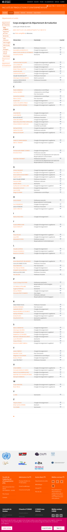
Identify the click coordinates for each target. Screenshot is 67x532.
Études (42, 2)
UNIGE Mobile (39, 515)
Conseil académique (24, 486)
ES (63, 6)
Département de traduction (6, 24)
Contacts (5, 497)
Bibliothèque (38, 484)
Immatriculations (23, 513)
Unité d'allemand (5, 39)
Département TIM (6, 60)
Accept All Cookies (46, 528)
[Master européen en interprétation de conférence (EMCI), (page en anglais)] (25, 463)
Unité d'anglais (6, 42)
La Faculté (11, 12)
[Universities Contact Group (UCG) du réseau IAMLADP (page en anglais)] (25, 454)
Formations (16, 12)
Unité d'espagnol (5, 48)
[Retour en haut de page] (39, 416)
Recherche (23, 12)
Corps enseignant (5, 28)
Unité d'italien (6, 56)
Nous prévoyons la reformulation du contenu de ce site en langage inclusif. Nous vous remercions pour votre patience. (57, 494)
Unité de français (5, 52)
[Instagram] (57, 481)
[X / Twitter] (57, 515)
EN (58, 6)
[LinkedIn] (61, 515)
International (29, 12)
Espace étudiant (37, 12)
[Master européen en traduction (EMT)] (9, 463)
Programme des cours (6, 32)
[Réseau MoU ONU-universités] (9, 456)
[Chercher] (53, 6)
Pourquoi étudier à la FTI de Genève (24, 481)
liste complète (20, 33)
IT (61, 6)
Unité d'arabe (6, 45)
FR (56, 6)
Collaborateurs (49, 2)
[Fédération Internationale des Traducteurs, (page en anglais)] (58, 462)
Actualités (5, 12)
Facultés (36, 2)
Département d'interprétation (6, 64)
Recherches (6, 36)
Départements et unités (10, 18)
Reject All (59, 528)
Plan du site (38, 491)
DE (60, 6)
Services (57, 2)
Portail (49, 6)
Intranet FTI (38, 488)
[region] (33, 525)
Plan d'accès (6, 494)
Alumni (62, 2)
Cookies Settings (7, 528)
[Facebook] (62, 481)
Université (30, 2)
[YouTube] (53, 486)
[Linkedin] (53, 481)
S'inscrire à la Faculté (24, 490)
